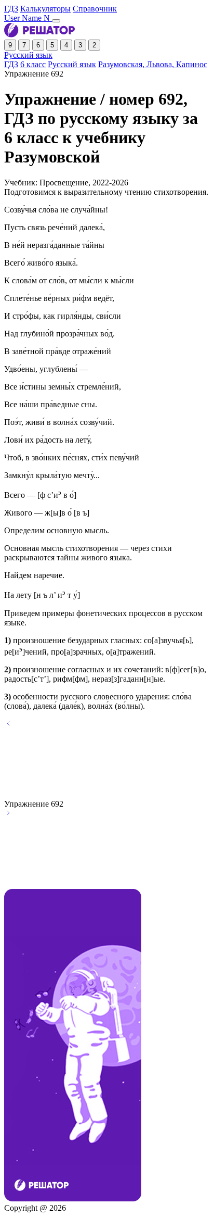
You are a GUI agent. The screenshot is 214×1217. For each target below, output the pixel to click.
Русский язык (28, 55)
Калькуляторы (45, 8)
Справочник (95, 8)
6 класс (33, 64)
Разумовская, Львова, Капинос (152, 64)
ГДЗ (11, 8)
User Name (28, 18)
